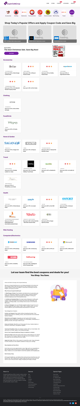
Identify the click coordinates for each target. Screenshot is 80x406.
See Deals (11, 53)
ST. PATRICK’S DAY (57, 377)
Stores (53, 3)
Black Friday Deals (56, 379)
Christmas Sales (56, 387)
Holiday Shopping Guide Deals (59, 385)
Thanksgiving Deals (57, 382)
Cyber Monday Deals (57, 380)
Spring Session (56, 376)
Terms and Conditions (32, 384)
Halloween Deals (56, 388)
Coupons (59, 3)
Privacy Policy (31, 382)
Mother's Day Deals (57, 392)
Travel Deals (55, 384)
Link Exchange (31, 387)
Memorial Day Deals (57, 390)
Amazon (73, 3)
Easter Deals (55, 374)
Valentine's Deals (56, 393)
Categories (66, 3)
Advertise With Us (31, 385)
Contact (29, 380)
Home (47, 3)
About (29, 376)
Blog (29, 374)
